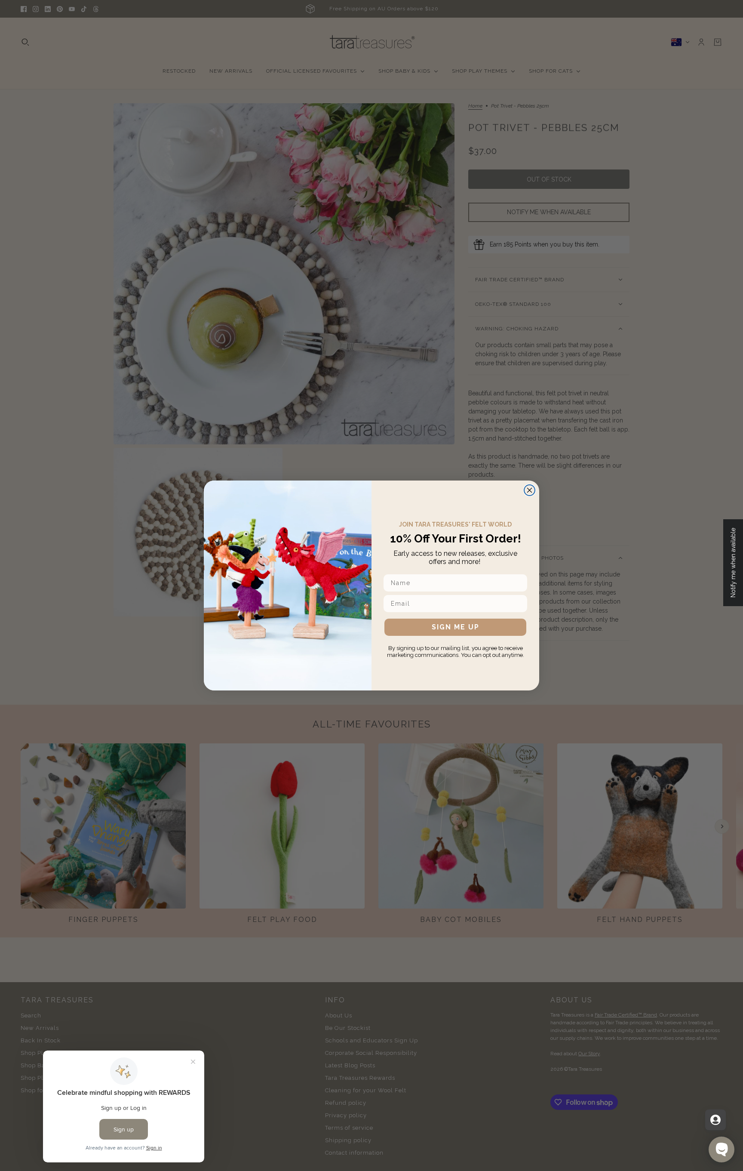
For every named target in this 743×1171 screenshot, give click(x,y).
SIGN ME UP (455, 627)
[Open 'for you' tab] (715, 1119)
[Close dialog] (529, 490)
